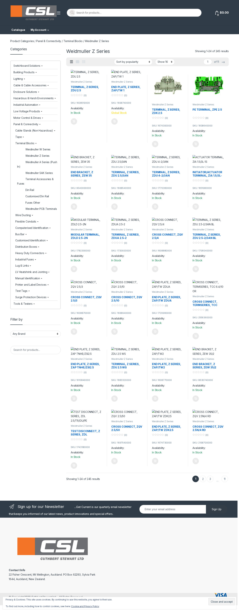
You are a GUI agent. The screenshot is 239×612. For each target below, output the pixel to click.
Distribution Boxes (26, 246)
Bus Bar (19, 234)
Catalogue (18, 29)
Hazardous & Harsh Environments (33, 98)
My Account (38, 29)
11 (225, 478)
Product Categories (22, 41)
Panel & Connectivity (48, 41)
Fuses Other (32, 202)
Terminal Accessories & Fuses (35, 181)
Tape (18, 136)
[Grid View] (77, 62)
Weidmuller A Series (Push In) (37, 164)
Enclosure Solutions (25, 91)
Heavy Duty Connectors (29, 253)
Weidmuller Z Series (81, 81)
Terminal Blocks (73, 41)
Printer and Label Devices (30, 284)
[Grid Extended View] (71, 62)
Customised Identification (30, 240)
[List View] (83, 62)
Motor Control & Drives (27, 117)
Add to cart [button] (74, 121)
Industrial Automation (25, 104)
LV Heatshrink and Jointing (31, 271)
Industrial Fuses (24, 259)
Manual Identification (27, 278)
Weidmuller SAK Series (39, 172)
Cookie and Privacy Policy (85, 606)
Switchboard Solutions (26, 65)
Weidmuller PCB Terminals (41, 208)
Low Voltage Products (26, 111)
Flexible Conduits (25, 221)
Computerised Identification (31, 227)
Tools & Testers (22, 303)
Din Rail (29, 189)
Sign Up (216, 509)
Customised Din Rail (37, 196)
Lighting (18, 78)
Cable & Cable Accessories (29, 85)
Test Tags (21, 290)
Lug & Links (22, 265)
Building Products (24, 72)
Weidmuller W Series (37, 149)
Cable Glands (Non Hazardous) (34, 130)
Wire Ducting (23, 215)
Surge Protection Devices (30, 297)
